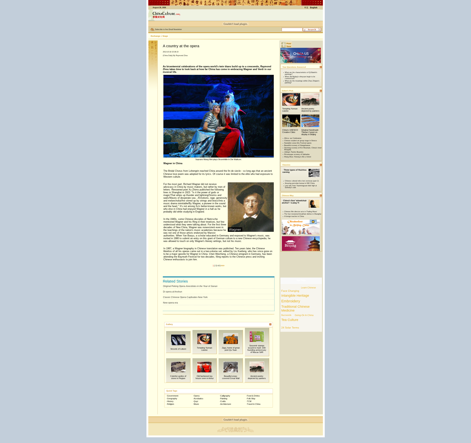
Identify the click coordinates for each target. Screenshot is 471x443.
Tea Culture (289, 320)
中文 (306, 7)
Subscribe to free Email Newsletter (168, 29)
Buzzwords (286, 315)
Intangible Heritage (295, 295)
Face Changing (290, 290)
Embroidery (290, 301)
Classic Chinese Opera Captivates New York (185, 297)
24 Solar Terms (290, 327)
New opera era (170, 302)
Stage (165, 36)
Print (288, 43)
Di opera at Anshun (172, 291)
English (313, 7)
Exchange (155, 36)
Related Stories (175, 281)
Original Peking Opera (190, 286)
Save (288, 46)
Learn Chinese (308, 287)
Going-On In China (304, 315)
